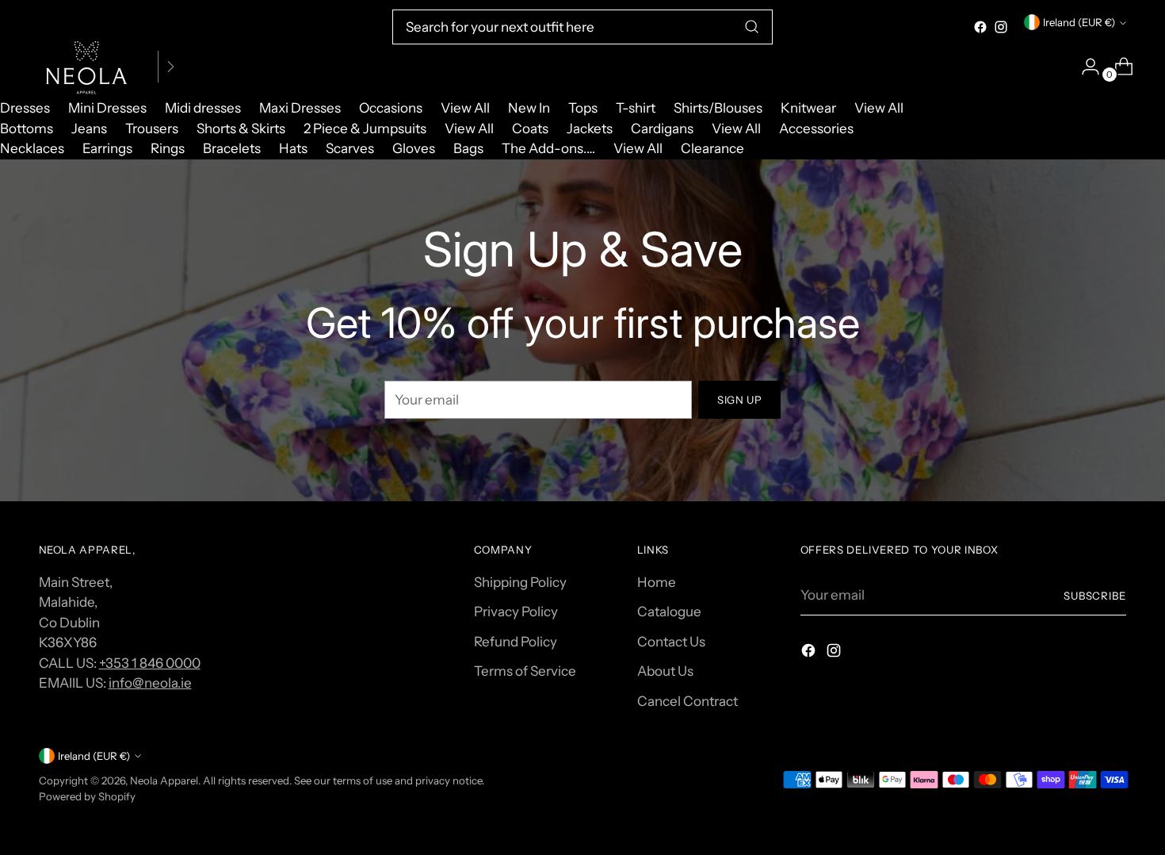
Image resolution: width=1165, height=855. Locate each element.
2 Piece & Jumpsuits (365, 128)
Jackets (590, 128)
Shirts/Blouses (718, 108)
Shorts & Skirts (241, 128)
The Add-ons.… (548, 148)
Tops (583, 108)
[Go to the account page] (1084, 66)
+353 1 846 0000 (150, 663)
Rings (168, 148)
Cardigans (662, 128)
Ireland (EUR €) (1079, 22)
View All (465, 108)
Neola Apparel (164, 780)
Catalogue (669, 611)
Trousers (151, 128)
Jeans (89, 128)
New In (529, 108)
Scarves (350, 148)
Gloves (413, 148)
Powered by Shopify (87, 796)
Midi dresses (203, 108)
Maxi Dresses (300, 108)
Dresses (25, 108)
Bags (468, 148)
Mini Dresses (107, 108)
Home (656, 582)
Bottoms (26, 128)
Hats (293, 148)
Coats (530, 128)
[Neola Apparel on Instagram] (1001, 27)
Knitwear (808, 108)
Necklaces (32, 148)
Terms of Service (525, 671)
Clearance (712, 148)
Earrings (107, 148)
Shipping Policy (520, 582)
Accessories (816, 128)
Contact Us (671, 642)
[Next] (170, 66)
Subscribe (1095, 595)
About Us (665, 671)
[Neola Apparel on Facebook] (980, 27)
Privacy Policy (516, 611)
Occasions (390, 108)
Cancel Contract (687, 701)
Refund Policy (515, 642)
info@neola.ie (150, 683)
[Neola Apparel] (86, 66)
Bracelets (232, 148)
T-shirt (635, 108)
